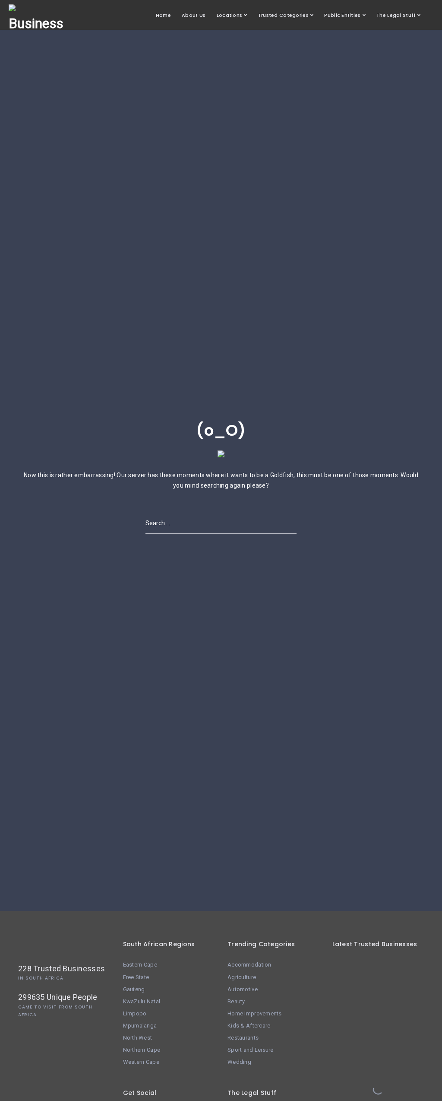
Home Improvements (254, 1013)
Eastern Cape (140, 964)
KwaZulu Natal (142, 1001)
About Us (193, 15)
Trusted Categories (283, 15)
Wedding (239, 1062)
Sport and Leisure (250, 1050)
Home (163, 15)
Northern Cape (142, 1050)
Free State (136, 977)
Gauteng (134, 989)
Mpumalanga (140, 1025)
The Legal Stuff (396, 15)
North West (137, 1037)
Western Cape (141, 1062)
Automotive (242, 989)
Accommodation (249, 964)
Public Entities (342, 15)
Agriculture (241, 977)
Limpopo (135, 1013)
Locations (230, 15)
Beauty (236, 1001)
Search (285, 523)
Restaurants (243, 1037)
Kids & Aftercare (248, 1025)
